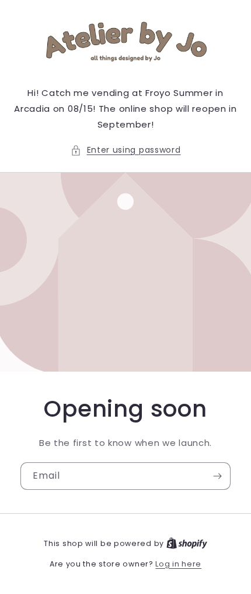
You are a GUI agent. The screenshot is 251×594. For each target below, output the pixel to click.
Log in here (178, 563)
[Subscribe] (217, 476)
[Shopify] (186, 543)
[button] (126, 150)
